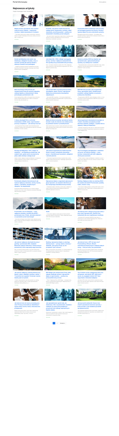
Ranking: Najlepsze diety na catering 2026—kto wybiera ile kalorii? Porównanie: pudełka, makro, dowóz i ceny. (91, 182)
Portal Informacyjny (20, 2)
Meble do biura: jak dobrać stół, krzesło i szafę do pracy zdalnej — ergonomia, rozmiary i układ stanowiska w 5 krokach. (26, 30)
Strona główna (102, 2)
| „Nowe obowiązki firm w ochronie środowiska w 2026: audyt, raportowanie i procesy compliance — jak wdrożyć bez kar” (27, 121)
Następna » (62, 323)
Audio (47, 211)
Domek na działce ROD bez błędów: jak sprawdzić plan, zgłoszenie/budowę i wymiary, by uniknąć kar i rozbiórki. (89, 60)
